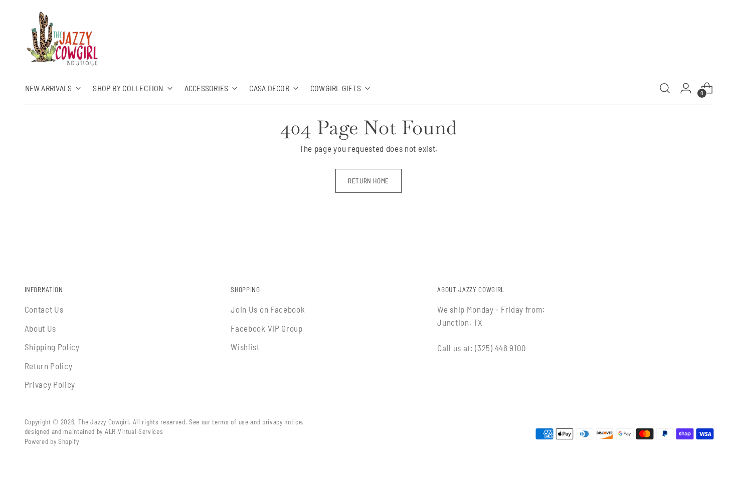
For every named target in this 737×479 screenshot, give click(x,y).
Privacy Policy (50, 384)
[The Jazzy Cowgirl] (62, 40)
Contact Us (44, 309)
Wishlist (245, 347)
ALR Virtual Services (134, 431)
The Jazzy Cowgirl (103, 422)
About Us (40, 328)
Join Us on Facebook (268, 309)
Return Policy (49, 366)
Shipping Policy (52, 347)
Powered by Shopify (52, 441)
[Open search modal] (665, 88)
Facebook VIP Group (266, 328)
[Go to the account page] (686, 88)
